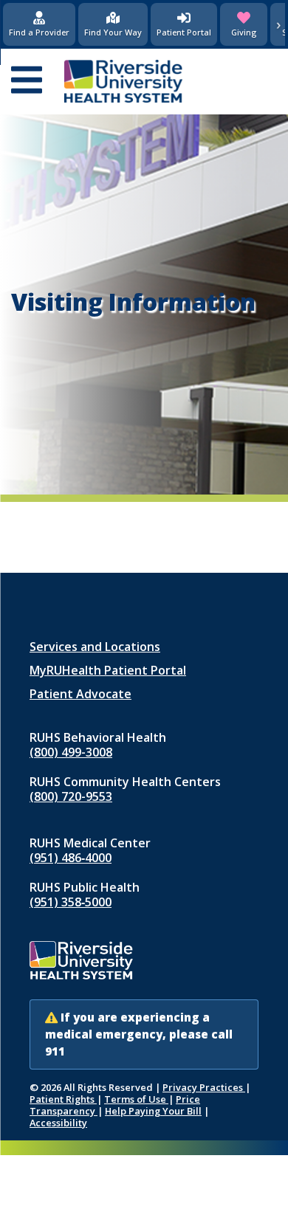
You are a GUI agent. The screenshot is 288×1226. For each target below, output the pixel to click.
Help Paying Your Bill (153, 1110)
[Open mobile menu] (26, 81)
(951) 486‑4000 (71, 858)
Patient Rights (63, 1099)
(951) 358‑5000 (71, 902)
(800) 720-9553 (71, 796)
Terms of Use (136, 1099)
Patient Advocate (80, 694)
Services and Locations (95, 646)
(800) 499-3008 (71, 752)
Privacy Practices (203, 1087)
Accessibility (58, 1122)
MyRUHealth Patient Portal (108, 670)
